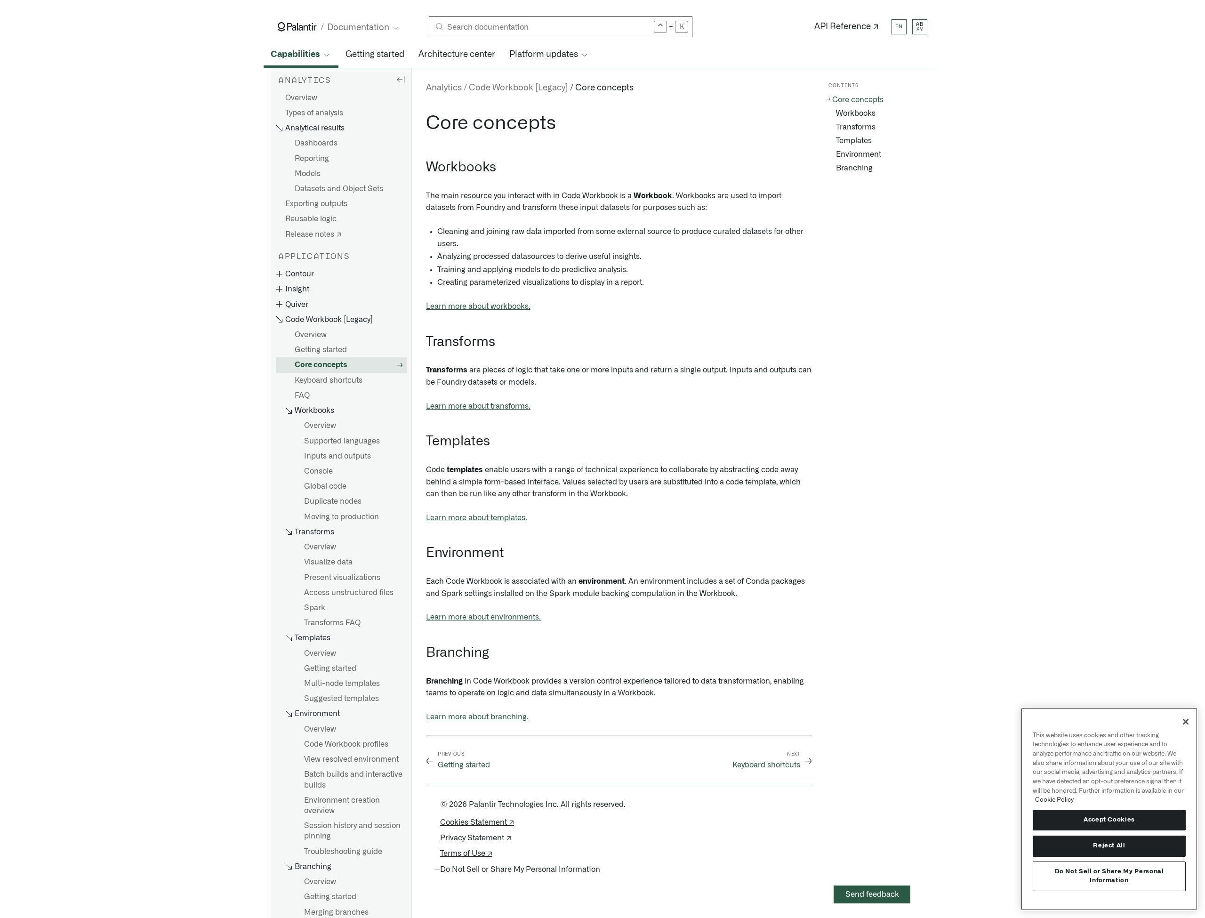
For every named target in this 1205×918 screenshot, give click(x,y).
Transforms (856, 127)
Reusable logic (311, 219)
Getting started (374, 54)
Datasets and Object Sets (339, 189)
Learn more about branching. (477, 717)
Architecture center (456, 54)
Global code (325, 487)
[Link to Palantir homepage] (297, 27)
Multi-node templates (342, 684)
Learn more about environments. (483, 617)
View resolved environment (351, 760)
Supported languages (342, 441)
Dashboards (316, 143)
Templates (854, 141)
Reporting (312, 158)
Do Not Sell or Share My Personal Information (1109, 876)
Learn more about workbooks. (478, 306)
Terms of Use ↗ (466, 853)
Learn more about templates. (476, 518)
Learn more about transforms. (478, 406)
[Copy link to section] (421, 123)
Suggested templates (341, 699)
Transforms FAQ (332, 623)
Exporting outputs (316, 204)
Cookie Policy (1054, 800)
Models (308, 173)
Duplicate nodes (333, 502)
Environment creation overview (342, 805)
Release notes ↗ (313, 234)
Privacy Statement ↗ (475, 838)
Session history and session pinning (352, 831)
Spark (314, 608)
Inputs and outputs (337, 456)
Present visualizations (342, 577)
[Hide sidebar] (400, 79)
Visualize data (328, 562)
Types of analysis (314, 113)
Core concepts (321, 365)
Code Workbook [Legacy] (518, 88)
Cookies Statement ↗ (477, 822)
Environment (858, 154)
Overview (301, 98)
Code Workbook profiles (346, 744)
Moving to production (341, 517)
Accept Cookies (1109, 820)
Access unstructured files (349, 592)
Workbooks (856, 113)
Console (318, 471)
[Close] (1185, 721)
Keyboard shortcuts (328, 380)
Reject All (1109, 846)
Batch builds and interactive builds (353, 780)
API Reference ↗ (846, 27)
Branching (854, 168)
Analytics (444, 88)
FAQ (302, 395)
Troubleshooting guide (343, 851)
